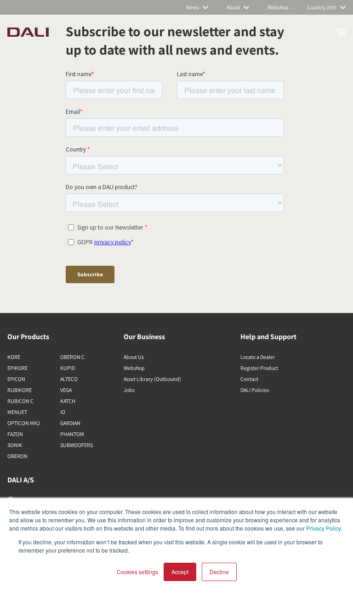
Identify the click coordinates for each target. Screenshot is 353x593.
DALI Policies (254, 389)
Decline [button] (219, 572)
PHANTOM (72, 434)
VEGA (66, 389)
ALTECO (69, 378)
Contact (249, 378)
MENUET (17, 411)
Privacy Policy (323, 528)
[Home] (28, 32)
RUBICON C (20, 400)
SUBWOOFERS (76, 445)
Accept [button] (179, 572)
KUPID (67, 367)
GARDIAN (70, 423)
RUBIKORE (19, 389)
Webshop (134, 367)
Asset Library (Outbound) (152, 378)
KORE (13, 356)
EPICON (16, 378)
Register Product (259, 367)
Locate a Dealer (257, 356)
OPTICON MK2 (23, 423)
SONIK (14, 445)
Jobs (129, 389)
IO (62, 411)
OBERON (17, 456)
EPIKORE (17, 367)
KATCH (67, 400)
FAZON (15, 434)
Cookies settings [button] (137, 572)
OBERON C (72, 356)
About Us (134, 356)
